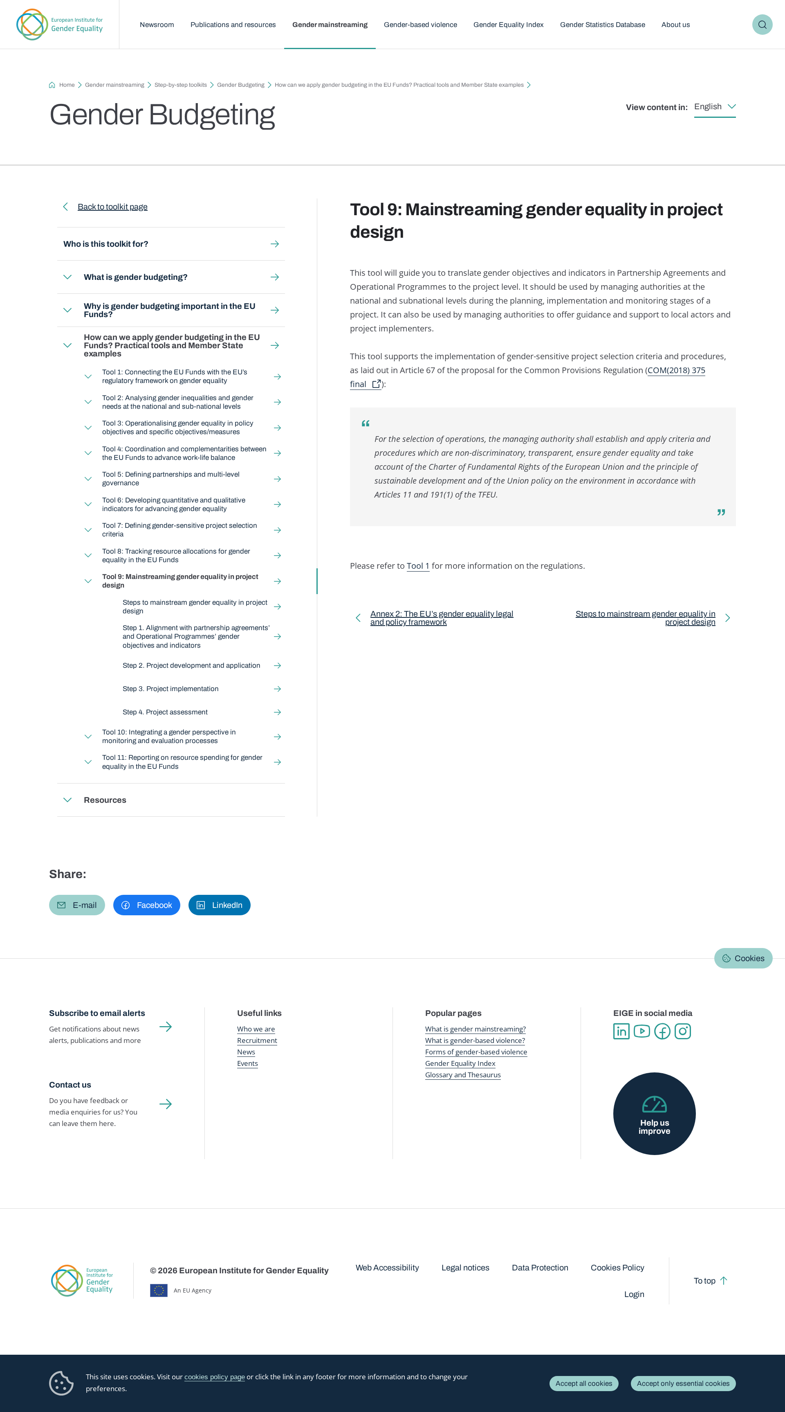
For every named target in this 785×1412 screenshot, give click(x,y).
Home (67, 85)
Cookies (750, 958)
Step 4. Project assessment (165, 712)
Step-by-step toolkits (181, 85)
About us (676, 25)
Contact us (70, 1084)
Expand (67, 277)
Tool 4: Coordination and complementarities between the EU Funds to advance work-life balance (184, 453)
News (246, 1051)
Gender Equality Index (508, 25)
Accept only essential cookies (683, 1383)
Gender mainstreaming (330, 25)
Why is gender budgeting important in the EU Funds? (170, 310)
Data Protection (540, 1267)
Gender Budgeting (241, 85)
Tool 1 (418, 565)
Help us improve (655, 1126)
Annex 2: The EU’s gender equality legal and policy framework (442, 619)
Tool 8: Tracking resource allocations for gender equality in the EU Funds (176, 555)
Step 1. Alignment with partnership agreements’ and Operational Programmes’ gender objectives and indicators (196, 636)
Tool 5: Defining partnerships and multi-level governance (171, 479)
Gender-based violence (420, 25)
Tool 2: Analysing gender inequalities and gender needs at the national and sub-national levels (177, 402)
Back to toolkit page (113, 206)
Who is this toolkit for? (105, 243)
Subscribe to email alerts (97, 1013)
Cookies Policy (617, 1267)
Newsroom (157, 25)
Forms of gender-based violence (476, 1051)
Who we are (256, 1029)
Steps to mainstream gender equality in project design (195, 607)
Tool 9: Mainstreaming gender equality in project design (180, 581)
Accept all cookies (584, 1383)
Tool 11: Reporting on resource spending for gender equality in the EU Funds (182, 762)
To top (704, 1280)
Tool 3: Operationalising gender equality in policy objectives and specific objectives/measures (177, 427)
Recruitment (257, 1040)
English (708, 106)
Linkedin (621, 1031)
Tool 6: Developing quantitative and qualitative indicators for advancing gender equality (173, 504)
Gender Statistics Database (602, 25)
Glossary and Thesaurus (463, 1074)
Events (247, 1063)
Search (762, 24)
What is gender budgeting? (136, 276)
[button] (77, 905)
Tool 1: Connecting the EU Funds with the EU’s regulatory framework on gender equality (174, 376)
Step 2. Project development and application (191, 665)
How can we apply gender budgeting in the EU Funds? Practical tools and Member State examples (399, 85)
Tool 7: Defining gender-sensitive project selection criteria (179, 530)
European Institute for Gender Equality (59, 24)
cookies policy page (214, 1377)
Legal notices (465, 1267)
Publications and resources (233, 25)
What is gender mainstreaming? (475, 1029)
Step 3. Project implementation (171, 689)
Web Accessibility (387, 1267)
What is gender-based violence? (475, 1040)
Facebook (662, 1031)
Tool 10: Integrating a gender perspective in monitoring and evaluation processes (169, 736)
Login (634, 1294)
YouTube (642, 1031)
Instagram (683, 1031)
